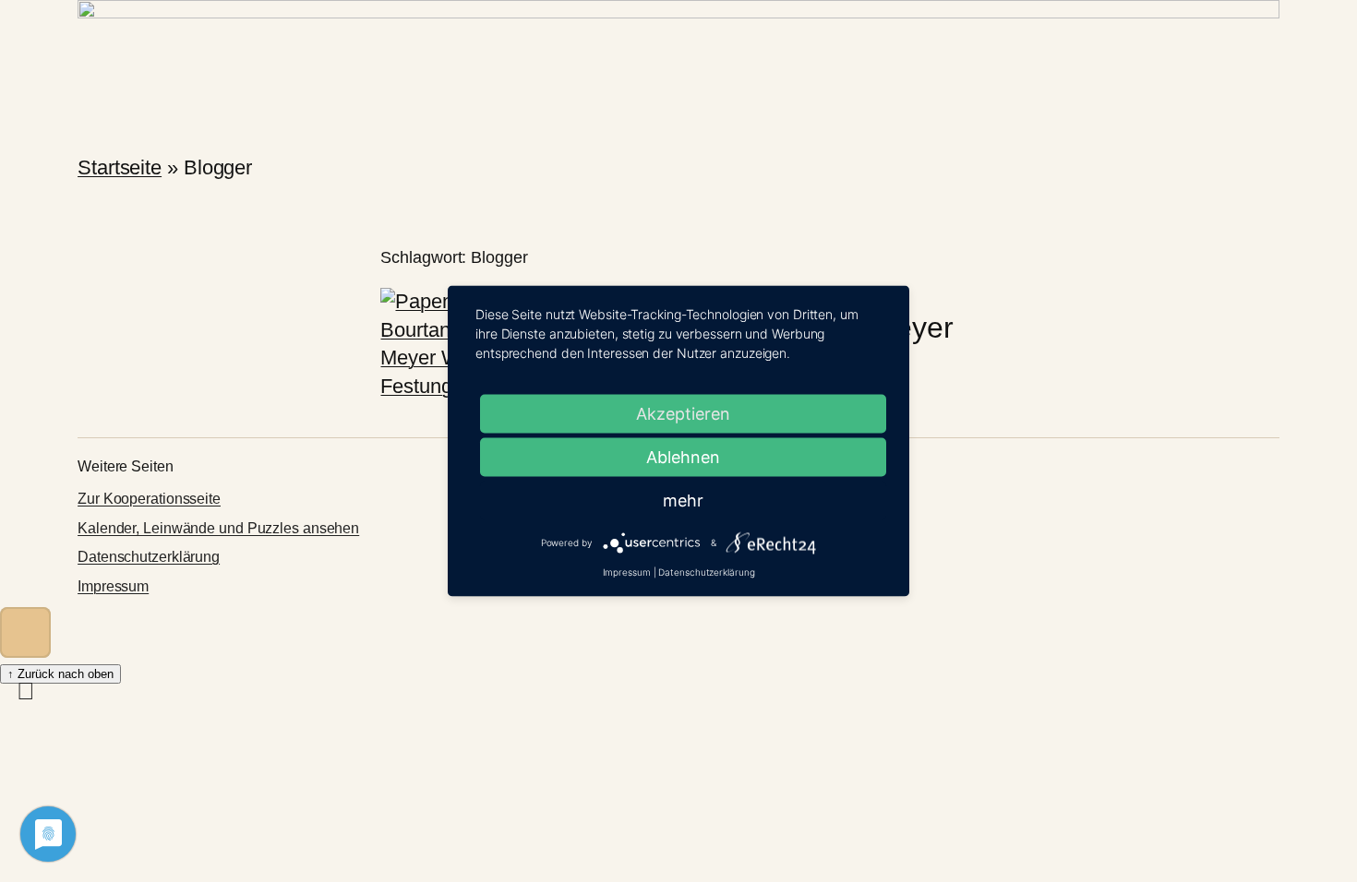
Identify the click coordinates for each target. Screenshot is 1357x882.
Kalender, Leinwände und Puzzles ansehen (218, 528)
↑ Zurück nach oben (60, 674)
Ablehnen (683, 457)
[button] (25, 632)
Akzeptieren (683, 413)
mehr (683, 500)
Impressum (113, 586)
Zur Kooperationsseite (149, 499)
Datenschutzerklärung (149, 557)
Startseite (120, 167)
